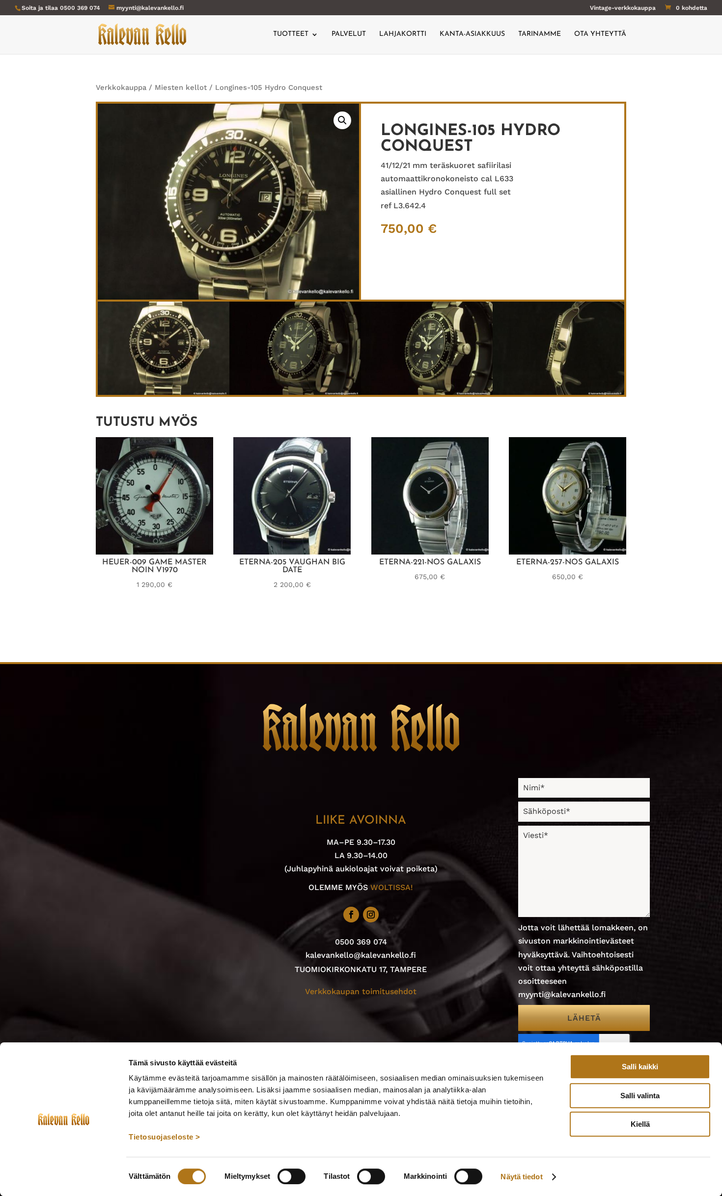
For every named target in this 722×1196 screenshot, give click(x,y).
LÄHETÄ (584, 1018)
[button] (342, 120)
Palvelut (349, 34)
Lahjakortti (402, 34)
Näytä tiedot (521, 1176)
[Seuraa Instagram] (371, 914)
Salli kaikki (640, 1066)
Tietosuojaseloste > (164, 1137)
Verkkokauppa (121, 87)
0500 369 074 (80, 7)
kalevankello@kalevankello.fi (360, 955)
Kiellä (640, 1124)
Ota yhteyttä (600, 34)
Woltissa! (391, 887)
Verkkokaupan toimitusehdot (361, 991)
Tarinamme (539, 34)
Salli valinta (640, 1095)
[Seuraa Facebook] (351, 914)
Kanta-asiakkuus (472, 34)
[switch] (291, 1176)
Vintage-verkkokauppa (623, 8)
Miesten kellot (181, 87)
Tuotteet (290, 34)
